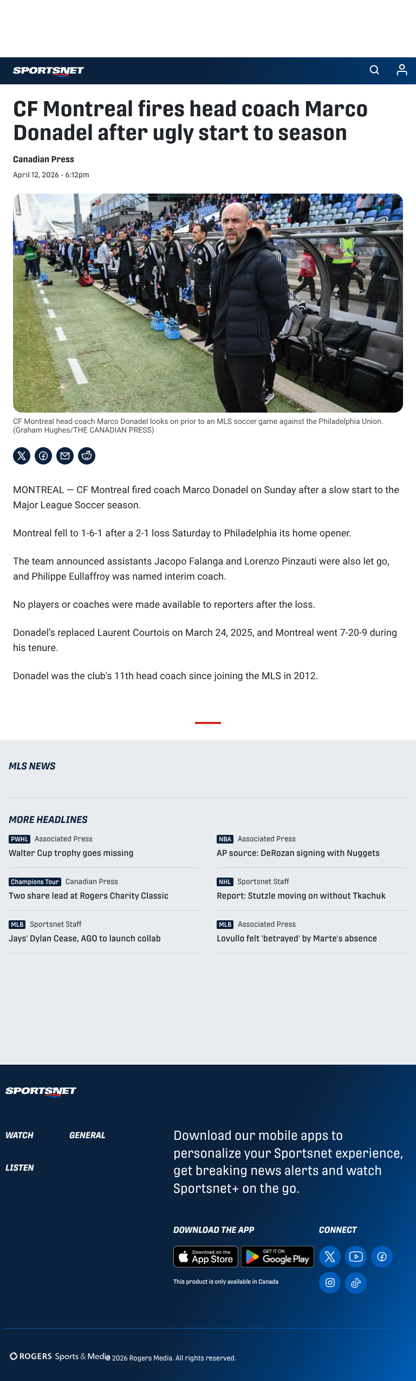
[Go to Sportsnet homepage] (48, 72)
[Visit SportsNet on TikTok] (356, 1282)
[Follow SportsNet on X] (330, 1256)
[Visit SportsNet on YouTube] (356, 1256)
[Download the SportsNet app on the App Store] (205, 1256)
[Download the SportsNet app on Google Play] (277, 1256)
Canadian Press (43, 159)
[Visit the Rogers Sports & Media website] (60, 1356)
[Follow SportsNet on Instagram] (330, 1282)
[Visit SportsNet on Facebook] (382, 1256)
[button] (374, 71)
